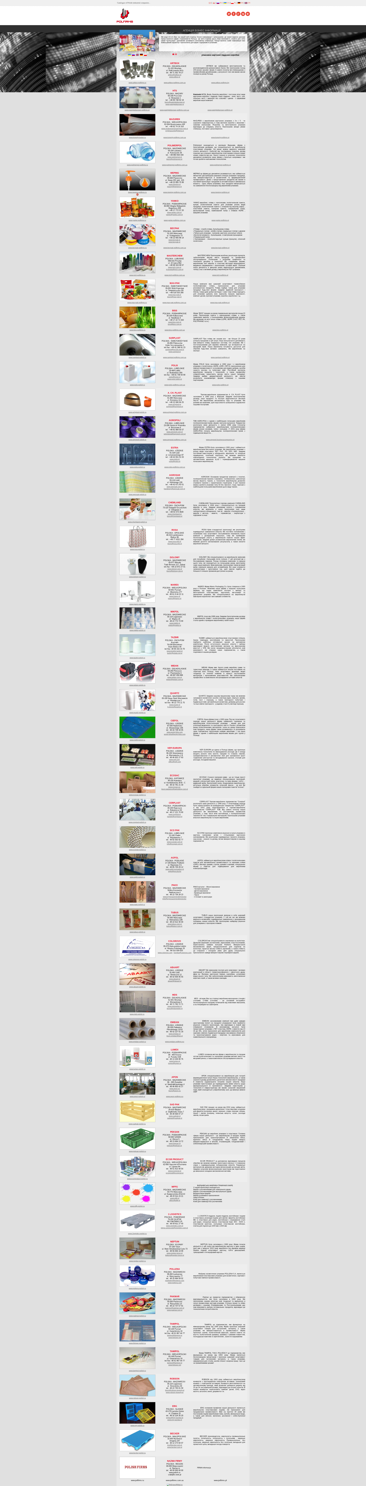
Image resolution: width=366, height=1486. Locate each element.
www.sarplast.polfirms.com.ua (174, 357)
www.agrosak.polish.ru (137, 495)
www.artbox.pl (174, 77)
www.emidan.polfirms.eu (174, 1042)
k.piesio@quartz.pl (174, 707)
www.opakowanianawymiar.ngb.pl (174, 129)
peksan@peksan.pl (174, 1146)
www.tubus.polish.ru (137, 932)
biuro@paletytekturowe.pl (175, 102)
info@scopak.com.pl (175, 844)
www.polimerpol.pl (175, 157)
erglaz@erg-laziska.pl (174, 1418)
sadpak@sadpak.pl (174, 1118)
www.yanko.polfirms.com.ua (174, 220)
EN (248, 3)
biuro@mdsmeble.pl (175, 1009)
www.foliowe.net (174, 1338)
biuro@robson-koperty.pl (174, 1390)
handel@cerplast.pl (174, 817)
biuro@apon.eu (175, 1091)
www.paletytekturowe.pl (175, 104)
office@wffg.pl (174, 1201)
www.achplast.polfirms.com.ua (174, 412)
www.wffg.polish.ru (137, 1206)
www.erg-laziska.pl (174, 1420)
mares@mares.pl (174, 599)
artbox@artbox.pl (174, 75)
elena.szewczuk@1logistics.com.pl (174, 1228)
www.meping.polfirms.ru (137, 192)
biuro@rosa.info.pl (175, 544)
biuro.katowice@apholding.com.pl (174, 789)
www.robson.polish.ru (137, 1398)
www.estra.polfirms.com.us (174, 467)
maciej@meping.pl (174, 187)
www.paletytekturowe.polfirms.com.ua (174, 110)
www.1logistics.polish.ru (137, 1234)
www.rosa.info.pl (174, 542)
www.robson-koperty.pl (174, 1392)
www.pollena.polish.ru (137, 1288)
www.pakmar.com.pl (174, 1310)
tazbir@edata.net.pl (174, 653)
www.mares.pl (174, 596)
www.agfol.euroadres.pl (175, 869)
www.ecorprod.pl (174, 1171)
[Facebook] (233, 14)
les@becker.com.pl (174, 1445)
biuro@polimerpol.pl (174, 159)
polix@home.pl (175, 377)
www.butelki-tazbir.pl (175, 651)
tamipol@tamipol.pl (174, 1335)
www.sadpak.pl (175, 1116)
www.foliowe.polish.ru (137, 1343)
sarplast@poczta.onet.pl (174, 350)
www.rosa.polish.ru (137, 549)
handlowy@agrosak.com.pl (174, 489)
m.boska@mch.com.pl (174, 269)
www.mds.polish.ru (137, 1014)
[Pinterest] (248, 14)
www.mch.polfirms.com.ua (175, 275)
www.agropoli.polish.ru (137, 440)
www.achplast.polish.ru (137, 412)
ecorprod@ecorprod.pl (174, 1173)
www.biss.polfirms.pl (220, 330)
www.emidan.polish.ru (137, 1042)
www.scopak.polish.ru (137, 850)
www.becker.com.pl (174, 1447)
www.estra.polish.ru (137, 467)
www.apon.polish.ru (137, 1097)
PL (235, 3)
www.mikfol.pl (174, 623)
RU (220, 3)
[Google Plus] (238, 14)
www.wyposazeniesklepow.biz (174, 897)
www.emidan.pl (175, 1034)
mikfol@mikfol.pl (174, 625)
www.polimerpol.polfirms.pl (220, 165)
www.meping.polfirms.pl (220, 192)
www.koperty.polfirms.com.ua (174, 138)
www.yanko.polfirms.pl (220, 220)
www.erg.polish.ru (137, 1426)
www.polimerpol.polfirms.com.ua (174, 165)
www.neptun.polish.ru (137, 1261)
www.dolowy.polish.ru (137, 577)
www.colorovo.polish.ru (137, 959)
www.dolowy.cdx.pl (174, 569)
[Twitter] (229, 14)
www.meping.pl (175, 185)
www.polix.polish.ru (137, 385)
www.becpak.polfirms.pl (220, 248)
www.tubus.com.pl (175, 924)
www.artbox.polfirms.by (220, 83)
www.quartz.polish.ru (137, 713)
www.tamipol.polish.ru (137, 1371)
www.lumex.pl (174, 1061)
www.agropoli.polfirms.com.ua (174, 440)
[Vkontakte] (243, 14)
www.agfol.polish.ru (137, 877)
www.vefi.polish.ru (137, 767)
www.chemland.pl (175, 514)
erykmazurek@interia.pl (174, 131)
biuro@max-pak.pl (174, 297)
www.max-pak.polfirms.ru (137, 303)
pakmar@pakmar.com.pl (174, 1308)
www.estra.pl (175, 459)
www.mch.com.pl (174, 267)
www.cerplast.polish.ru (137, 822)
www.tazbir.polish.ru (137, 658)
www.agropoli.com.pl (175, 432)
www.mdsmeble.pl (175, 1006)
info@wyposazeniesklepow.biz (174, 899)
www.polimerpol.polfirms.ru (137, 165)
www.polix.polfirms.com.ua (174, 385)
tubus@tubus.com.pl (174, 926)
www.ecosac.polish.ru (137, 795)
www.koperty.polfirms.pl (220, 138)
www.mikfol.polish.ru (137, 630)
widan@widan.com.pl (174, 680)
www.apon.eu (174, 1089)
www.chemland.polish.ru (137, 522)
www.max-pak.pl (174, 295)
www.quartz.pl (174, 705)
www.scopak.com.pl (174, 842)
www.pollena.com (175, 1283)
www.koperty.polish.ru (137, 138)
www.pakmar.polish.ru (137, 1316)
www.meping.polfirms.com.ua (174, 192)
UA (227, 3)
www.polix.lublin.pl (174, 379)
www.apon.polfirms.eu (174, 1097)
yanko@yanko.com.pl (174, 215)
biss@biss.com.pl (174, 324)
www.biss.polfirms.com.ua (175, 330)
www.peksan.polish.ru (137, 1151)
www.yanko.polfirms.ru (137, 220)
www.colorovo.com (165, 953)
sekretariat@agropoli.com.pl (175, 434)
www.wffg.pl (174, 1198)
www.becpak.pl (174, 240)
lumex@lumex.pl (174, 1063)
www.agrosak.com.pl (175, 487)
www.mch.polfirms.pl (220, 275)
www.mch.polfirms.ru (137, 275)
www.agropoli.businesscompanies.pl (220, 440)
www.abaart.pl (174, 979)
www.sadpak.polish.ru (137, 1124)
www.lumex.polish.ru (137, 1069)
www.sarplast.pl (175, 352)
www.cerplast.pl (175, 814)
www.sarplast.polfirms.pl (220, 357)
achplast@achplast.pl (174, 407)
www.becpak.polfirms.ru (137, 248)
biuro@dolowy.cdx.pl (175, 571)
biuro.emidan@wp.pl (175, 1036)
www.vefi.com (174, 760)
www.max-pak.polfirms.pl (220, 303)
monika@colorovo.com (182, 953)
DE (241, 3)
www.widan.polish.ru (137, 685)
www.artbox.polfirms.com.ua (175, 83)
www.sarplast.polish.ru (137, 357)
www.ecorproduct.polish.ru (137, 1179)
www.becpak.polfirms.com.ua (174, 248)
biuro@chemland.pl (174, 516)
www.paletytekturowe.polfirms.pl (137, 110)
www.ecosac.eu (174, 787)
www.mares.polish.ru (137, 604)
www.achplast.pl (174, 404)
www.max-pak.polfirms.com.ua (174, 303)
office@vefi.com (175, 762)
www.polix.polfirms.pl (220, 385)
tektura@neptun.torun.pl (174, 1255)
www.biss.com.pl (174, 322)
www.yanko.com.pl (174, 213)
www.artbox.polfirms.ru (137, 83)
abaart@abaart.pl (174, 981)
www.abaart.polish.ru (137, 987)
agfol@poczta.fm (174, 871)
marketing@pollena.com (174, 1281)
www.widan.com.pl (174, 677)
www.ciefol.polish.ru (137, 740)
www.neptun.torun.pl (175, 1253)
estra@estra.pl (174, 461)
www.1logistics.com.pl (174, 1226)
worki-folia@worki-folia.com (174, 734)
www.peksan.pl (175, 1144)
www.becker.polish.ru (137, 1453)
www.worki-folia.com (175, 732)
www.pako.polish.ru (137, 905)
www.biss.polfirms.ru (137, 330)
